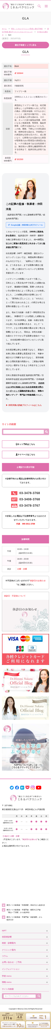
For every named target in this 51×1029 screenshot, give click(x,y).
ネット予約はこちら (26, 444)
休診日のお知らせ (38, 580)
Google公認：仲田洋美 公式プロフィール (26, 225)
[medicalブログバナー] (25, 708)
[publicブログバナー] (25, 680)
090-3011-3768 (28, 524)
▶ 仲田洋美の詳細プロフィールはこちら (24, 405)
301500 (20, 159)
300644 (20, 73)
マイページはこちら (26, 454)
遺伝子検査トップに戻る (25, 45)
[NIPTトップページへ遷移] (25, 747)
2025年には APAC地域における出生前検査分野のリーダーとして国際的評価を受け (25, 387)
